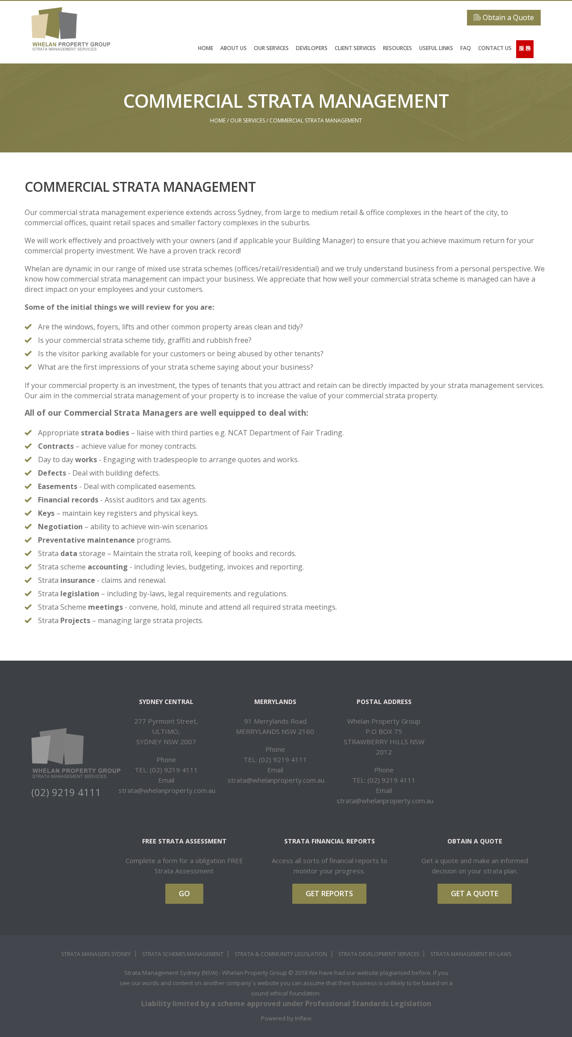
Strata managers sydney (96, 954)
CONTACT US (495, 48)
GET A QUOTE (474, 893)
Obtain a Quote (507, 17)
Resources (397, 48)
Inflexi (303, 1018)
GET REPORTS (329, 893)
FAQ (465, 48)
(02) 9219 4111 (66, 792)
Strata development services (378, 954)
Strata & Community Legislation (281, 954)
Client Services (355, 48)
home (205, 48)
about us (233, 48)
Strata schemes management (182, 954)
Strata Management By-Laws (470, 954)
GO (184, 893)
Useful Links (436, 48)
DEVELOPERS (312, 48)
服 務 (525, 48)
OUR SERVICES (271, 48)
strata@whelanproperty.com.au (166, 790)
